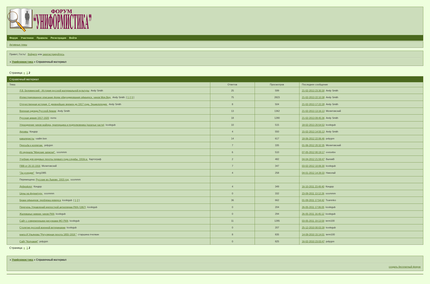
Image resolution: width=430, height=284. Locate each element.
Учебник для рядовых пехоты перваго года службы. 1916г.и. (53, 159)
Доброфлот (25, 186)
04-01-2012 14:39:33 (313, 172)
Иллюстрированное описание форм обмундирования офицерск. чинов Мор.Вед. (65, 97)
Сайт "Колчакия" (28, 241)
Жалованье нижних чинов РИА (36, 213)
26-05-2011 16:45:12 (313, 213)
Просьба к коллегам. (31, 145)
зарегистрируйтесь (53, 54)
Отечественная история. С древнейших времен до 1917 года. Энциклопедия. (63, 104)
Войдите (32, 54)
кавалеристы (26, 138)
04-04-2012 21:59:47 (313, 159)
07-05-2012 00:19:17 (313, 152)
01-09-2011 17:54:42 (313, 200)
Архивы (23, 131)
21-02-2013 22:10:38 (313, 97)
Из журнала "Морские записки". (37, 152)
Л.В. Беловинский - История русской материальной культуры (54, 90)
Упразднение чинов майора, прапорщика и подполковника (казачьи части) (61, 125)
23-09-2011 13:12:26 (313, 193)
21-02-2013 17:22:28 (313, 104)
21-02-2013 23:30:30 (313, 90)
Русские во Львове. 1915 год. (52, 179)
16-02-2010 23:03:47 (313, 241)
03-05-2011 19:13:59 (313, 220)
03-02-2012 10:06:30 (313, 166)
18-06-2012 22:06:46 (313, 138)
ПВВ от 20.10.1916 (29, 166)
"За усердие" (26, 172)
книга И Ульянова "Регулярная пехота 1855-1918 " (48, 234)
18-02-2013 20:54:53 (313, 125)
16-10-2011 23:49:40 (313, 186)
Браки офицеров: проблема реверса (40, 200)
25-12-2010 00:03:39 (313, 227)
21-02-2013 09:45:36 (313, 118)
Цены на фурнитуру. (31, 193)
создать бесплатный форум (405, 266)
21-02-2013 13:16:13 (313, 111)
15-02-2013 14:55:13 (313, 131)
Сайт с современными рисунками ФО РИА (43, 220)
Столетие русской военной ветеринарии (42, 227)
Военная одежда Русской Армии (37, 111)
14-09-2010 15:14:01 (313, 234)
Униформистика (22, 61)
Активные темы (18, 44)
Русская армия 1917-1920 (34, 118)
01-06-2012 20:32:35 (313, 145)
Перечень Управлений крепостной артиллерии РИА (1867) (52, 207)
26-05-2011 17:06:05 (313, 207)
